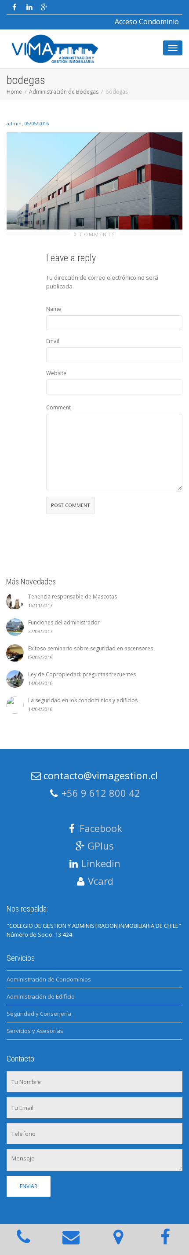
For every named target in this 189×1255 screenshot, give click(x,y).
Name (53, 309)
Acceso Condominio (147, 21)
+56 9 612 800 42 (101, 792)
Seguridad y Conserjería (39, 1014)
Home (14, 91)
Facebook (101, 828)
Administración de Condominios (49, 979)
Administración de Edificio (41, 996)
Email (52, 341)
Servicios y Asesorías (35, 1031)
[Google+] (44, 7)
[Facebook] (14, 7)
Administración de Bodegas (63, 91)
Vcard (100, 880)
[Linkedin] (29, 7)
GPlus (100, 845)
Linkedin (100, 863)
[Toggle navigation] (172, 47)
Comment (58, 407)
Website (56, 373)
